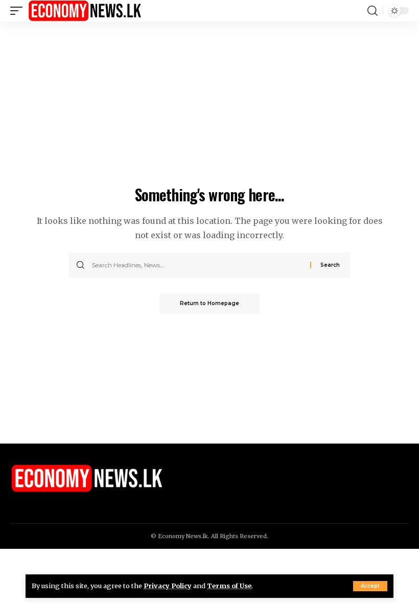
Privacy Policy (168, 586)
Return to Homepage (209, 303)
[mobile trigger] (19, 10)
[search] (372, 10)
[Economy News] (85, 10)
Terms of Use (229, 586)
